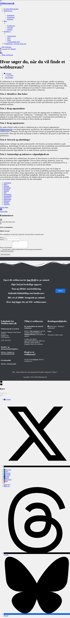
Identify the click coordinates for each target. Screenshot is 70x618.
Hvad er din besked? (6, 247)
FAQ (8, 38)
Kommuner (11, 17)
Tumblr (7, 476)
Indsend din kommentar (7, 251)
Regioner (10, 19)
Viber (6, 471)
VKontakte (8, 479)
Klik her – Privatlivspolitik (8, 364)
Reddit (7, 478)
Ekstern (9, 29)
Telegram (7, 473)
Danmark (6, 186)
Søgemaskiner (8, 196)
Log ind (5, 49)
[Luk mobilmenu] (1, 5)
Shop (9, 40)
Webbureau (7, 201)
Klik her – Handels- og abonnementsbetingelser (8, 353)
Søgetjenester (7, 199)
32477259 (8, 340)
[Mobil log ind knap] (1, 51)
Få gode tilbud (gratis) (11, 9)
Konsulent (7, 189)
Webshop (6, 202)
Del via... (7, 486)
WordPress (7, 204)
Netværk (6, 191)
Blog (5, 21)
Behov (5, 184)
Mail (6, 481)
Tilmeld (13, 49)
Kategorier (10, 15)
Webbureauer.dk (7, 3)
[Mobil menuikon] (35, 1)
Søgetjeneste (7, 197)
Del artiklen (9, 77)
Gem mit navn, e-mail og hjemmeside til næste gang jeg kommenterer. (22, 249)
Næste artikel (4, 211)
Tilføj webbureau (6, 47)
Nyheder (10, 28)
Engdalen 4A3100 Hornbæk (5, 336)
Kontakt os (7, 31)
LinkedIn (7, 474)
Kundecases (11, 26)
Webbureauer (8, 11)
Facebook (8, 399)
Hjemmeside (7, 188)
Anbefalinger (7, 183)
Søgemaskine (7, 194)
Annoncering (11, 36)
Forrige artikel (4, 207)
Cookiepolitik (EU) (13, 42)
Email (1, 239)
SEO (5, 192)
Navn (1, 237)
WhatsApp (8, 470)
